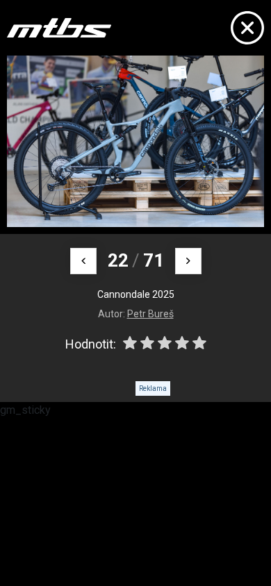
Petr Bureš (150, 313)
